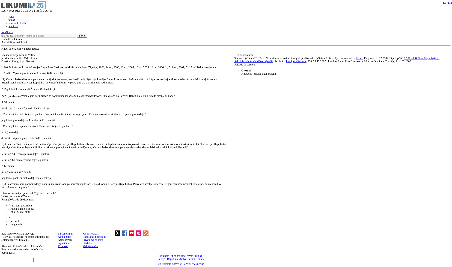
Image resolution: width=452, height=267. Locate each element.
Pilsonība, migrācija (428, 58)
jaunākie (13, 26)
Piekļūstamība (90, 246)
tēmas (11, 19)
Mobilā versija (91, 233)
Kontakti (63, 246)
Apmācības (64, 243)
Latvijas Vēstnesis (296, 61)
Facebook (13, 221)
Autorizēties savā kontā (14, 42)
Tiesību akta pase (244, 54)
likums (359, 58)
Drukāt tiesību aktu (19, 211)
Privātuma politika (93, 239)
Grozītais (246, 70)
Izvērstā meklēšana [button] (11, 39)
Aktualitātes (64, 236)
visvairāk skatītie (17, 23)
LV (445, 2)
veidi (11, 16)
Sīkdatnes (88, 243)
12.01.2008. (410, 58)
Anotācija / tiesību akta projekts (258, 73)
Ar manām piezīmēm (20, 205)
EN (450, 2)
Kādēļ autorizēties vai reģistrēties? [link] (20, 48)
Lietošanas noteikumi (94, 236)
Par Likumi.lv (65, 233)
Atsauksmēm (65, 239)
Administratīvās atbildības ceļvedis (253, 61)
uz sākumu (7, 32)
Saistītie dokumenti (244, 64)
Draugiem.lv (15, 224)
